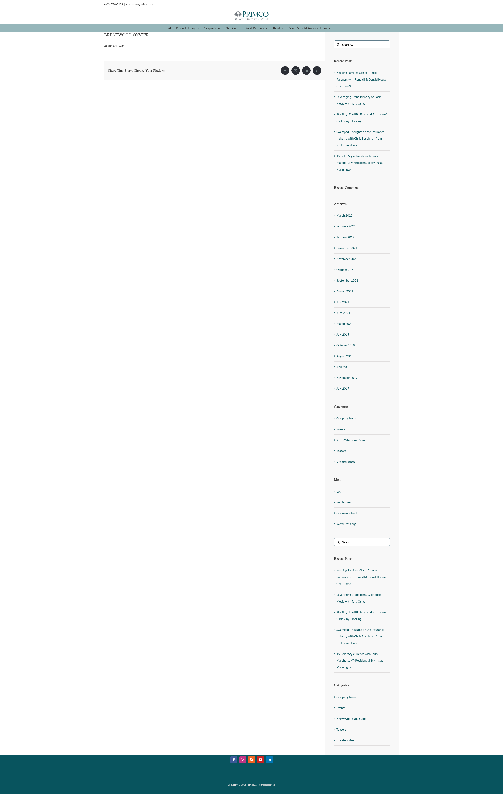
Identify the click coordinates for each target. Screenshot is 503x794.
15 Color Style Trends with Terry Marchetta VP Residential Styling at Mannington (359, 162)
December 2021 (346, 248)
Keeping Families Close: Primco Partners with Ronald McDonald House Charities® (361, 79)
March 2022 (344, 215)
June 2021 (343, 313)
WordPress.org (346, 524)
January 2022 (345, 237)
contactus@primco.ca (139, 4)
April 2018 (343, 367)
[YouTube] (260, 759)
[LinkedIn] (306, 70)
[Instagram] (242, 759)
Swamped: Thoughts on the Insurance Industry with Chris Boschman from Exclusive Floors (360, 138)
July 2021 (342, 302)
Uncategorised (345, 461)
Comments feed (346, 513)
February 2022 (346, 226)
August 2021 (344, 291)
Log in (340, 491)
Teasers (341, 450)
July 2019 (342, 334)
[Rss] (251, 759)
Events (340, 429)
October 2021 (345, 269)
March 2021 (344, 323)
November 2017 (347, 377)
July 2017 (342, 388)
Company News (346, 418)
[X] (295, 70)
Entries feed (344, 502)
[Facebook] (285, 70)
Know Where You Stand (351, 440)
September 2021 (347, 280)
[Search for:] (362, 44)
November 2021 (347, 259)
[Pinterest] (317, 70)
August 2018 (344, 356)
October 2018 (345, 345)
